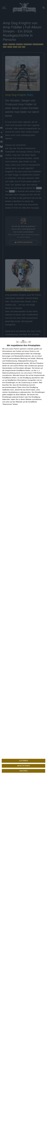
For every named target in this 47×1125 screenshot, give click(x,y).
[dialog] (23, 731)
